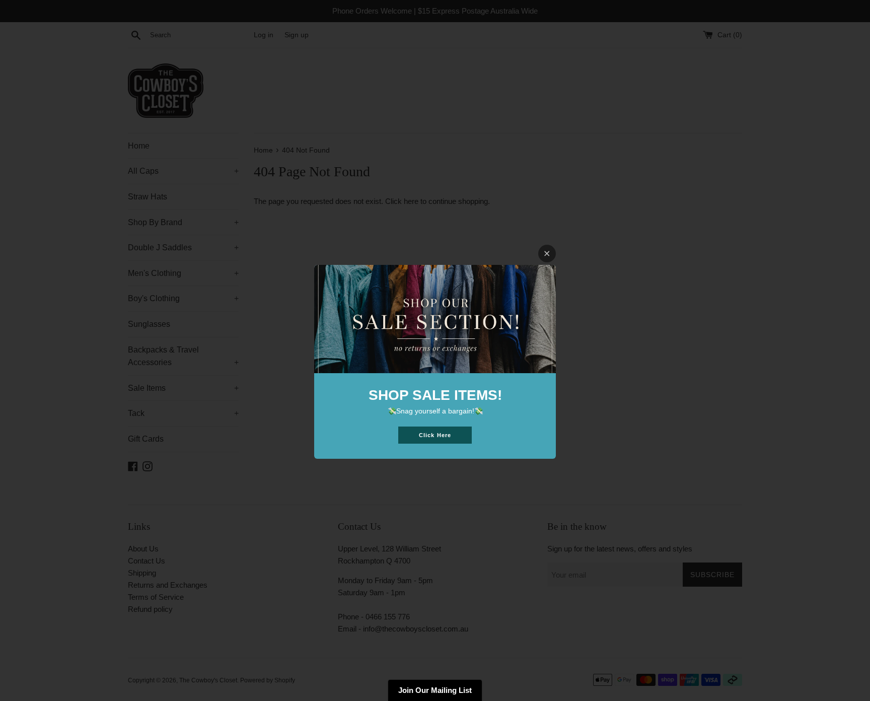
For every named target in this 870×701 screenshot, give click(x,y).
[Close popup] (547, 253)
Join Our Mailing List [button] (435, 690)
